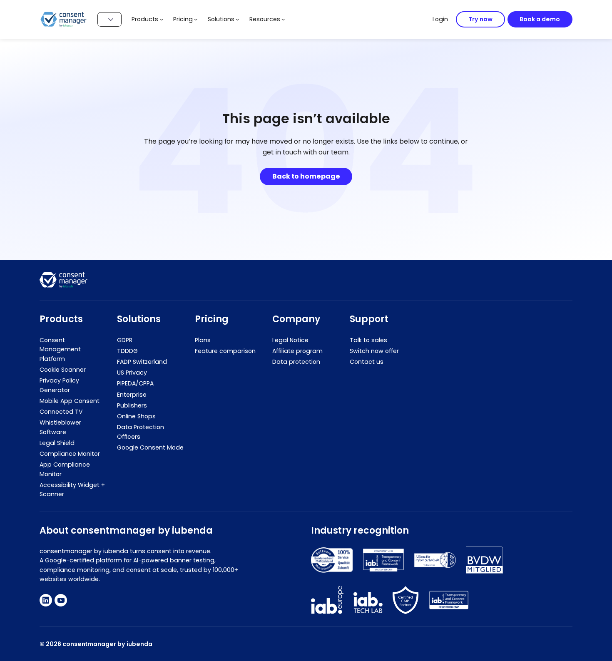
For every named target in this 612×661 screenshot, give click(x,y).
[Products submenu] (161, 19)
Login (440, 19)
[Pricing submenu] (195, 19)
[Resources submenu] (283, 19)
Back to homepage (306, 176)
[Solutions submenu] (237, 19)
